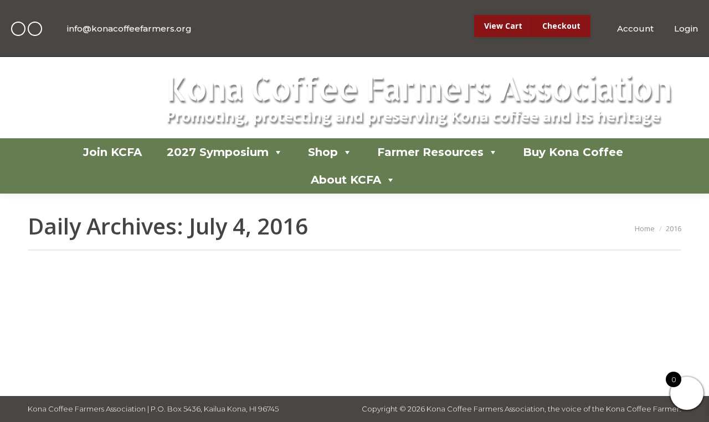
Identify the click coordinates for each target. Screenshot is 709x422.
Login (686, 28)
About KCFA (346, 179)
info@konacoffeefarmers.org (129, 28)
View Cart (503, 25)
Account (635, 28)
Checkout (561, 25)
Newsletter (61, 312)
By (120, 312)
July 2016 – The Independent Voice (164, 290)
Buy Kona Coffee (573, 152)
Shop (323, 152)
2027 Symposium (218, 152)
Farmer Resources (430, 152)
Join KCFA (112, 152)
